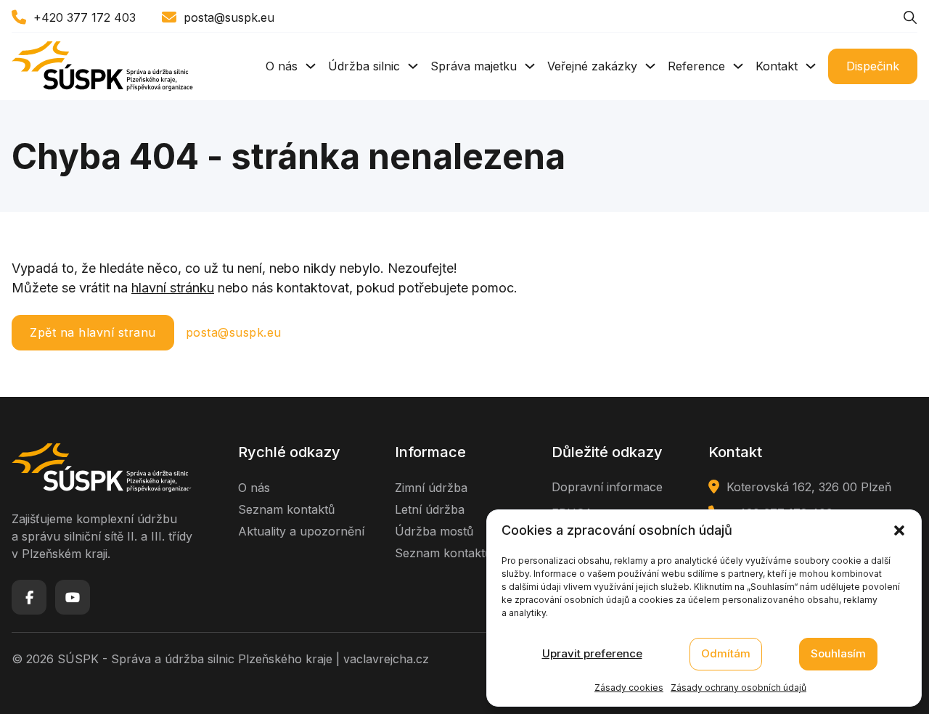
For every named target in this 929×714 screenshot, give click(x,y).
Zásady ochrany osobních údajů (738, 687)
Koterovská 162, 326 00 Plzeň (809, 487)
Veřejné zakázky (592, 66)
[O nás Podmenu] (310, 66)
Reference (696, 66)
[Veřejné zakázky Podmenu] (650, 66)
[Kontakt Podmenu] (811, 66)
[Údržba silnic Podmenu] (413, 66)
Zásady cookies (628, 687)
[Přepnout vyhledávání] (910, 17)
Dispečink (872, 66)
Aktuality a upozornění (301, 531)
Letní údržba (429, 509)
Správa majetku (473, 66)
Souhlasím (838, 654)
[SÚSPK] (102, 66)
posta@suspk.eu (229, 17)
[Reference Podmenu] (738, 66)
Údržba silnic (364, 66)
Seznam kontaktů (286, 509)
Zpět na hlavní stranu (93, 332)
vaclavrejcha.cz (386, 659)
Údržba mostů (434, 531)
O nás (282, 66)
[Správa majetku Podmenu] (530, 66)
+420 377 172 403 (84, 17)
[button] (899, 530)
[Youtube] (72, 597)
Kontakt (777, 66)
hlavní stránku (172, 287)
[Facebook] (29, 597)
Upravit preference (592, 654)
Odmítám (725, 654)
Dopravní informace (607, 487)
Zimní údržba (431, 487)
